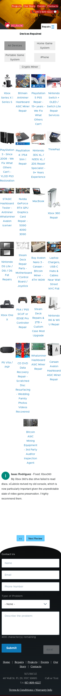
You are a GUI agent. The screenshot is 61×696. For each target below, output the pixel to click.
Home (6, 662)
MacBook (38, 201)
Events (41, 6)
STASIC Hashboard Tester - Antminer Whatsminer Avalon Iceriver (7, 212)
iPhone (45, 57)
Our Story (29, 6)
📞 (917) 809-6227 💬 (44, 11)
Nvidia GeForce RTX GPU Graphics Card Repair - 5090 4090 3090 (22, 217)
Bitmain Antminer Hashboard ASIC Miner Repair (23, 102)
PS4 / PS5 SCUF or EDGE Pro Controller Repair (22, 318)
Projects (16, 6)
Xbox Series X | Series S (7, 97)
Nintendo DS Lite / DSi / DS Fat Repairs (7, 271)
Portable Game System (15, 57)
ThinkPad (54, 149)
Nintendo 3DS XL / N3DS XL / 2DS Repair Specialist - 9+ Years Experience (38, 163)
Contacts (52, 6)
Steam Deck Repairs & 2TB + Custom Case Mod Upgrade (38, 322)
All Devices (15, 45)
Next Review (35, 538)
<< (20, 538)
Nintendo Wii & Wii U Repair (54, 320)
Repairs (19, 662)
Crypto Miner (30, 67)
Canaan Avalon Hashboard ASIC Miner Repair (54, 371)
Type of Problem (12, 596)
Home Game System (45, 45)
